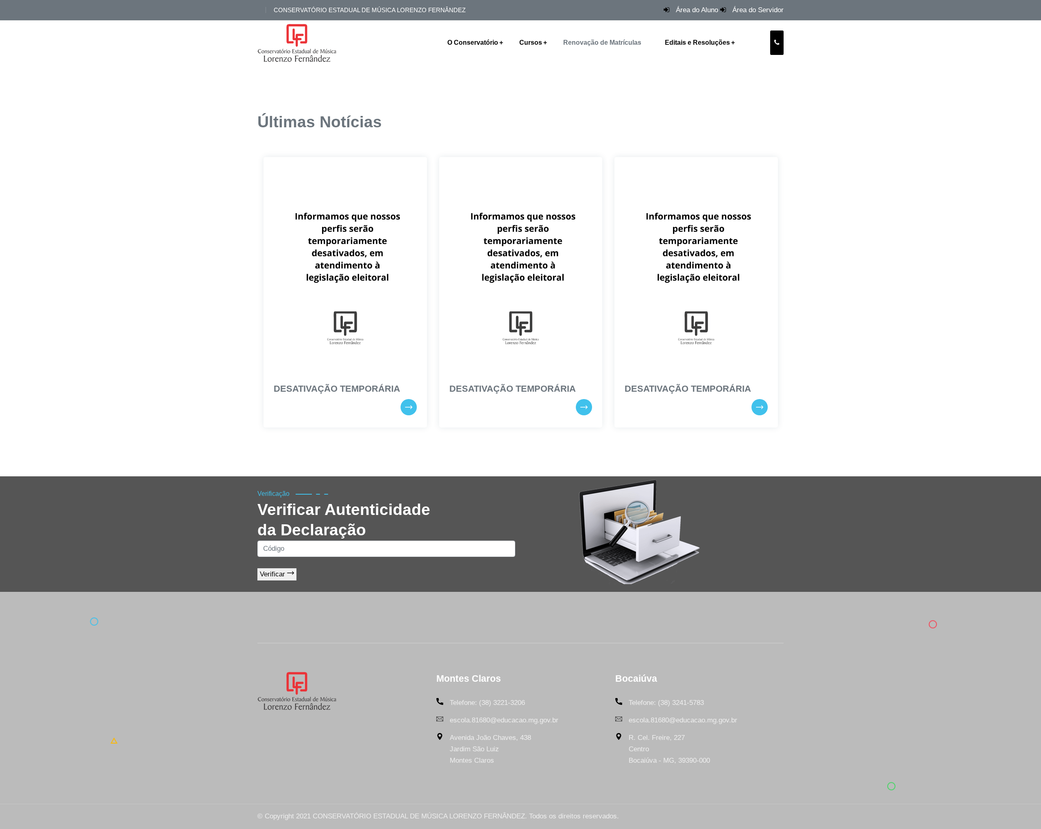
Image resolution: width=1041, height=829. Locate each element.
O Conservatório (472, 42)
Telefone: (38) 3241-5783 (666, 703)
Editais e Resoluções (697, 42)
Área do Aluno (697, 10)
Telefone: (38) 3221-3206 (487, 703)
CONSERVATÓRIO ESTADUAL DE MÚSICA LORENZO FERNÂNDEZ (370, 10)
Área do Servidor (758, 10)
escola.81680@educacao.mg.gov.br (504, 720)
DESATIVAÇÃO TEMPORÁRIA (337, 389)
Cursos (530, 42)
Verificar (273, 574)
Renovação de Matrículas (602, 42)
